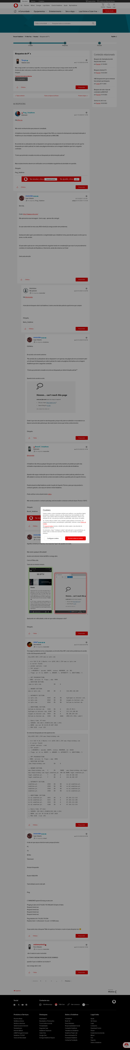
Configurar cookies (53, 538)
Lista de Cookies (49, 526)
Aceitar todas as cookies (75, 538)
